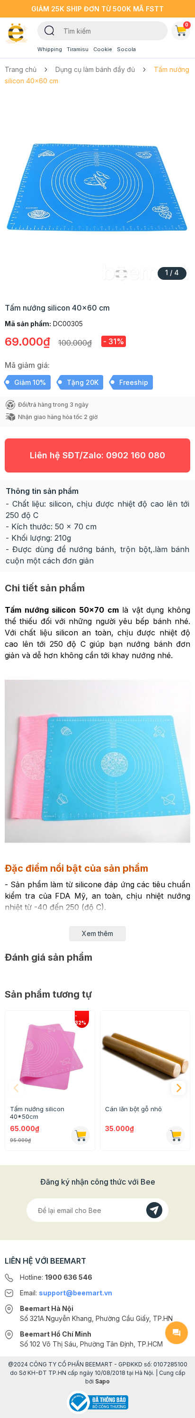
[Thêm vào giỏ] (80, 1135)
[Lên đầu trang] (176, 1406)
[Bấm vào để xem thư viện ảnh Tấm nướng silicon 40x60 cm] (97, 191)
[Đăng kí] (154, 1210)
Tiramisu (78, 49)
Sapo (102, 1381)
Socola (126, 49)
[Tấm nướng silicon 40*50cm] (50, 1055)
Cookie (102, 49)
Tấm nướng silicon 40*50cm (37, 1112)
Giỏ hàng (186, 24)
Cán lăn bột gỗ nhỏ (133, 1109)
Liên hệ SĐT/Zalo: (97, 455)
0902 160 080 (135, 455)
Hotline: (56, 1277)
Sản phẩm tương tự (48, 994)
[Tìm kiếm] (49, 30)
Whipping (49, 49)
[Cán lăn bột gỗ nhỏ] (145, 1055)
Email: (66, 1293)
